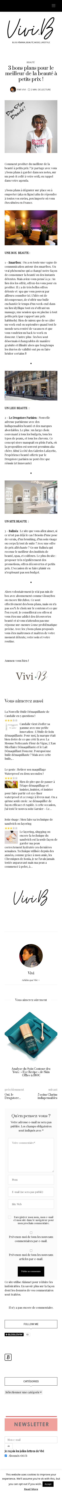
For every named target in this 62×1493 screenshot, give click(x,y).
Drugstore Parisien (25, 417)
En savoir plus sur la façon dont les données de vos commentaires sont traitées (29, 1290)
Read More (31, 1489)
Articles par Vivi (30, 980)
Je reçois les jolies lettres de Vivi (24, 1451)
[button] (9, 1044)
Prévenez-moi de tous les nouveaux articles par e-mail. (31, 1257)
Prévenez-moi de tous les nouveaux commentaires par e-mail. (31, 1239)
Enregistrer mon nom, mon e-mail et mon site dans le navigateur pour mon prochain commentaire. (33, 1220)
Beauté (31, 62)
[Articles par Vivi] (13, 89)
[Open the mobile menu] (53, 5)
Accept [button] (48, 1484)
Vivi (24, 89)
